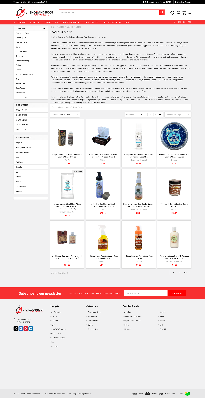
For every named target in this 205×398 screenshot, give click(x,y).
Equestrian (20, 92)
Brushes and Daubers (24, 74)
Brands (33, 22)
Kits (17, 79)
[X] (174, 22)
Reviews (47, 22)
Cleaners (19, 56)
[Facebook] (179, 22)
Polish (18, 65)
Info (127, 22)
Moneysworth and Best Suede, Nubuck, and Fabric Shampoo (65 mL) (138, 205)
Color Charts (91, 22)
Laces (18, 70)
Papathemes (86, 394)
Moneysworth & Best (24, 147)
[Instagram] (189, 22)
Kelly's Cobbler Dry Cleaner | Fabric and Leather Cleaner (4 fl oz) (67, 155)
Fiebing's (19, 162)
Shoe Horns (20, 83)
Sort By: (54, 114)
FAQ (56, 22)
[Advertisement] (86, 372)
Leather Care (21, 42)
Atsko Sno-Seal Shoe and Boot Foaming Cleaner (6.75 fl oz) (103, 205)
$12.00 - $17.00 (21, 115)
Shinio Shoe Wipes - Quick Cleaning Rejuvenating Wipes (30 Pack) (103, 155)
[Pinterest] (184, 22)
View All (19, 191)
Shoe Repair (21, 38)
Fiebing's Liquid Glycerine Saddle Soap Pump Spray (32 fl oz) (103, 257)
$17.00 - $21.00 (21, 120)
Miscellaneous (22, 97)
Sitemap (54, 346)
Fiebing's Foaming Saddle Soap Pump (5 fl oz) (138, 257)
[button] (187, 394)
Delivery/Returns (112, 22)
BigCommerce (59, 394)
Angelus (19, 142)
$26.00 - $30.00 (22, 129)
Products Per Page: (174, 114)
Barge (18, 172)
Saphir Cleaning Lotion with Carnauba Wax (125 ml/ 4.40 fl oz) (174, 257)
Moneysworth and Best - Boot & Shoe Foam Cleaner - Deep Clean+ (138, 155)
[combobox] (112, 12)
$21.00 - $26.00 (22, 125)
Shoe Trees (20, 88)
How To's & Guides (71, 22)
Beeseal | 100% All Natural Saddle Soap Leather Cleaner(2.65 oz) (174, 155)
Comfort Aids (21, 51)
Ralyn (18, 157)
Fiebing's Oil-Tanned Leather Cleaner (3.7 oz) (174, 205)
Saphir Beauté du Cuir (24, 152)
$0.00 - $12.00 (21, 110)
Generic (19, 167)
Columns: (130, 114)
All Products (20, 22)
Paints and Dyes (22, 33)
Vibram (18, 177)
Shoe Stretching (22, 61)
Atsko (18, 181)
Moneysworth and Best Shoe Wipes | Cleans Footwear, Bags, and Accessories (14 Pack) (67, 206)
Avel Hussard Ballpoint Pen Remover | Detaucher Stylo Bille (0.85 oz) (67, 257)
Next (186, 272)
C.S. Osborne (21, 186)
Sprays (18, 47)
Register (188, 2)
